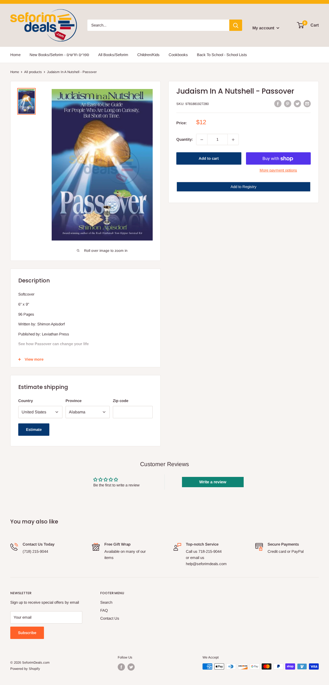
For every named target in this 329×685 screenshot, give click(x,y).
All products (33, 72)
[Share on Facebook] (277, 103)
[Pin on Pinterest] (287, 103)
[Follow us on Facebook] (121, 667)
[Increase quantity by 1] (233, 139)
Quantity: (184, 139)
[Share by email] (307, 103)
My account (263, 28)
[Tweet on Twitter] (297, 103)
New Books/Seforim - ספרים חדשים (59, 54)
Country (25, 400)
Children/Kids (148, 54)
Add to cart (209, 158)
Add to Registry (244, 187)
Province (73, 400)
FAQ (104, 610)
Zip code (120, 400)
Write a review (212, 482)
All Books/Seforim (113, 54)
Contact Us (109, 618)
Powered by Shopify (25, 669)
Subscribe (27, 632)
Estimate (34, 429)
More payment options (278, 170)
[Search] (235, 25)
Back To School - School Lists (222, 54)
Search (106, 602)
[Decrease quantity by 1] (201, 139)
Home (15, 54)
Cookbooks (178, 54)
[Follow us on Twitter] (131, 667)
